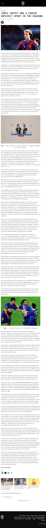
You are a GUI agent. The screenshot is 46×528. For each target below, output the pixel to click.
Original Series (28, 518)
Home (33, 517)
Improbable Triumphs (40, 517)
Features (3, 11)
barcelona (8, 493)
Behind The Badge (34, 515)
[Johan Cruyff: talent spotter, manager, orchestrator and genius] (34, 481)
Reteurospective (41, 518)
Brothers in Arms (17, 517)
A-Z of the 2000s (22, 515)
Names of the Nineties (19, 518)
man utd (19, 493)
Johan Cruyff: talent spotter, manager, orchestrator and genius (33, 487)
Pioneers (34, 518)
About (28, 515)
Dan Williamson (10, 19)
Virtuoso (43, 520)
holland (15, 493)
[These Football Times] (23, 3)
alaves (4, 493)
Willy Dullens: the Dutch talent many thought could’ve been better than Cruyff (20, 487)
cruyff (12, 493)
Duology (29, 517)
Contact (24, 517)
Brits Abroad (42, 515)
